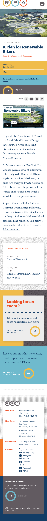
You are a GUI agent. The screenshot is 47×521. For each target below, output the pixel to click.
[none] (23, 365)
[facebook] (31, 99)
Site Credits (10, 510)
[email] (36, 99)
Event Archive (11, 42)
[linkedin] (42, 99)
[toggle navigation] (42, 4)
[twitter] (26, 99)
